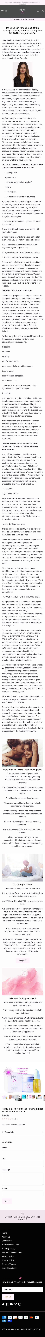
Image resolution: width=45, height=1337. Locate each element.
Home (4, 1233)
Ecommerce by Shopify (32, 1329)
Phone (4, 1188)
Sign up (8, 1297)
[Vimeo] (15, 1304)
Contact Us (7, 1241)
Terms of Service (9, 1264)
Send (7, 1201)
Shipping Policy (8, 1248)
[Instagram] (19, 1304)
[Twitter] (3, 1304)
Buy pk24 (22, 960)
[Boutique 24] (22, 11)
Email (4, 1159)
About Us (6, 1237)
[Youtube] (11, 1304)
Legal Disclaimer (9, 1268)
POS (18, 1329)
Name (4, 1148)
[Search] (7, 11)
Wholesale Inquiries (10, 1245)
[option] (22, 1077)
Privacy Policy (8, 1260)
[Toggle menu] (2, 11)
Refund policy (8, 1256)
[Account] (37, 11)
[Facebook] (7, 1304)
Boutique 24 (12, 1329)
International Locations (12, 1252)
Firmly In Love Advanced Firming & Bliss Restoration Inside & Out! (22, 1110)
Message (6, 1170)
